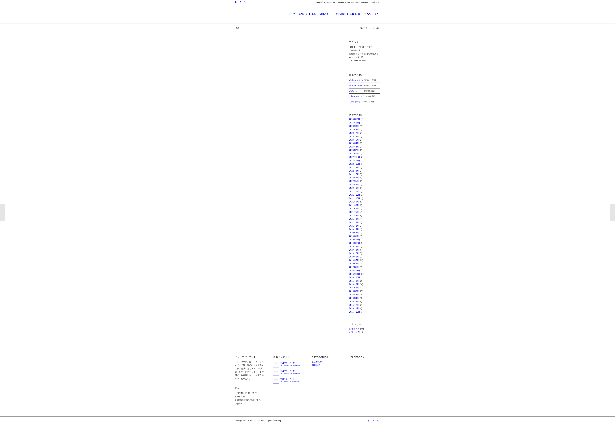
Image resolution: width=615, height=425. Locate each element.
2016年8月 (354, 284)
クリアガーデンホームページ (248, 150)
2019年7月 (354, 253)
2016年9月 (354, 281)
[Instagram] (235, 2)
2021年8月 (354, 205)
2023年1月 (354, 153)
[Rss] (245, 2)
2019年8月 (354, 250)
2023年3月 (354, 147)
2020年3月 (354, 232)
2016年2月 (354, 305)
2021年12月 (354, 195)
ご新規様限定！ (355, 101)
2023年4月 (354, 143)
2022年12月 (354, 157)
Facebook (239, 153)
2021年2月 (354, 226)
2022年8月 (354, 171)
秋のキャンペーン (356, 91)
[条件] (2, 212)
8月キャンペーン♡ (356, 96)
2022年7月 (354, 174)
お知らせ (353, 332)
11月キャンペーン (356, 85)
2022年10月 (354, 164)
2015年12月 (354, 312)
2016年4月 (354, 298)
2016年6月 (354, 291)
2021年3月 (354, 222)
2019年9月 (354, 246)
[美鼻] (612, 212)
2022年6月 (354, 178)
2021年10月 (354, 198)
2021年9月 (354, 202)
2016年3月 (354, 301)
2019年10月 (354, 243)
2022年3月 (354, 188)
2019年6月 (354, 257)
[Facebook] (240, 2)
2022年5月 (354, 181)
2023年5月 (354, 140)
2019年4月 (354, 263)
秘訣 (237, 28)
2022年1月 (354, 191)
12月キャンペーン (356, 80)
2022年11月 (354, 160)
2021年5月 (354, 215)
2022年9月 (354, 167)
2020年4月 (354, 229)
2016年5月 (354, 294)
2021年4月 (354, 219)
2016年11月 (354, 274)
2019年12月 (354, 239)
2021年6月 (354, 212)
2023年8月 (354, 129)
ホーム (371, 28)
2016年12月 (354, 270)
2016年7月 (354, 287)
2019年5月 (354, 260)
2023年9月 (354, 126)
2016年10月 (354, 277)
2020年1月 (354, 236)
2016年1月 (354, 308)
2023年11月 (354, 123)
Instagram (266, 150)
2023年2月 (354, 150)
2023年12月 (354, 119)
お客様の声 (354, 329)
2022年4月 (354, 184)
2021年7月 (354, 208)
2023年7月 (354, 133)
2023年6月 (354, 136)
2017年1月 (354, 267)
